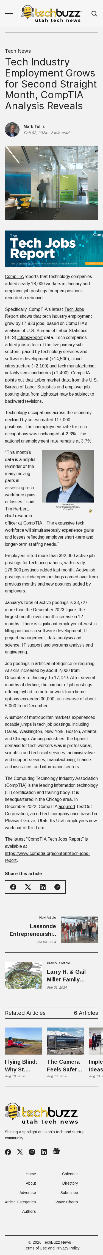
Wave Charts (66, 1202)
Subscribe (69, 1193)
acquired (67, 806)
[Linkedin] (44, 1152)
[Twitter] (20, 1152)
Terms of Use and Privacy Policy (52, 1248)
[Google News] (56, 1152)
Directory (70, 1183)
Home (31, 1174)
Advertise (28, 1193)
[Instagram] (32, 1152)
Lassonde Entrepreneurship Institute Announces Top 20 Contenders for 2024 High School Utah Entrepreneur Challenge (31, 930)
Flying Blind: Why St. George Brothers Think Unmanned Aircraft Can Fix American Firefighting (22, 1066)
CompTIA (14, 276)
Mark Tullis (34, 126)
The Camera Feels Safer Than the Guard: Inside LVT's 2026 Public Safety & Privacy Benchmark (65, 1066)
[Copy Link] (57, 887)
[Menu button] (9, 13)
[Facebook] (8, 1152)
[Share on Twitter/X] (28, 887)
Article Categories (20, 1202)
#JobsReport (30, 337)
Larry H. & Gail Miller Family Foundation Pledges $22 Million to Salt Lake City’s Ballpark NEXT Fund (72, 976)
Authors (29, 1211)
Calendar (70, 1174)
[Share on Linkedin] (43, 887)
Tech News (18, 51)
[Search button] (94, 13)
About (31, 1183)
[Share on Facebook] (13, 887)
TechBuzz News (57, 1242)
